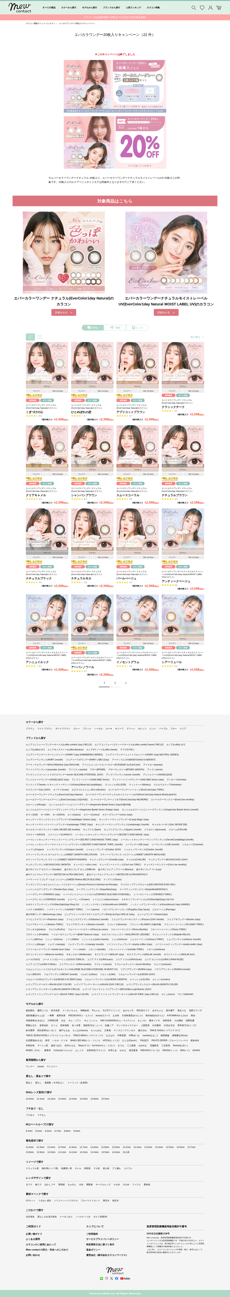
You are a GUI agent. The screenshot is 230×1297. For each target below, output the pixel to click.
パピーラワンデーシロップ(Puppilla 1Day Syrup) (126, 909)
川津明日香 (52, 1020)
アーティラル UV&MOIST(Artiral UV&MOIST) (133, 759)
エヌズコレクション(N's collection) (88, 789)
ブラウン (30, 728)
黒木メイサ (154, 1020)
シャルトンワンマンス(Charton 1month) (143, 849)
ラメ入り (136, 1184)
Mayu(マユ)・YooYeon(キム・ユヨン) (96, 1045)
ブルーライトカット (90, 1200)
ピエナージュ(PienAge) (164, 909)
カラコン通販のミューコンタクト (41, 23)
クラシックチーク (173, 407)
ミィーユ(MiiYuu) (34, 939)
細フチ (38, 1184)
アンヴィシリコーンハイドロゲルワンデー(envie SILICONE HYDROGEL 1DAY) (64, 774)
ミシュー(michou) (54, 939)
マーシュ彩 (42, 1045)
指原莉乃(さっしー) (92, 1025)
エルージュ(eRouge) (36, 804)
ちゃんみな (96, 1030)
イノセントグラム (127, 662)
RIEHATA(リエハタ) (150, 1050)
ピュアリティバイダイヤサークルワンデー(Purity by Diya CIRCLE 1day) (100, 914)
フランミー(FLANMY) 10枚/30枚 (145, 924)
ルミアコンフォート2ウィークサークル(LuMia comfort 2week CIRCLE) (129, 744)
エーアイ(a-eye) (61, 789)
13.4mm (159, 1147)
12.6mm (73, 1147)
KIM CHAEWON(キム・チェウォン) (117, 1020)
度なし (38, 1082)
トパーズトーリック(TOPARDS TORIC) (152, 894)
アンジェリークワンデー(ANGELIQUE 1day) (47, 779)
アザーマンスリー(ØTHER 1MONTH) (126, 769)
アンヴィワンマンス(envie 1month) (123, 774)
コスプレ (128, 1168)
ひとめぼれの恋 (81, 412)
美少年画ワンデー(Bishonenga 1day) (44, 914)
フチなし (41, 1115)
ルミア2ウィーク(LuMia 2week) (101, 749)
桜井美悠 (64, 1025)
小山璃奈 (178, 1020)
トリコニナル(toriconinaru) (106, 899)
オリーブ (119, 728)
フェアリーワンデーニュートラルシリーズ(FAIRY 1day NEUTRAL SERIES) (142, 754)
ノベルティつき (83, 1216)
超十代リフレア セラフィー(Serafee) (43, 869)
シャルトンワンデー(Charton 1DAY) (103, 849)
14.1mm (41, 1099)
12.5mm (62, 1147)
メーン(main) (79, 949)
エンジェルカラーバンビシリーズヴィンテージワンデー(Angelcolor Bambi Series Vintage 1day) (72, 809)
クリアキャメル (36, 495)
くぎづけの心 (34, 412)
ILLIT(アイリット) (111, 1010)
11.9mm (30, 1147)
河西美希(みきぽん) (35, 1020)
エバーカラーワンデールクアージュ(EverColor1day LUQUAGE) (57, 799)
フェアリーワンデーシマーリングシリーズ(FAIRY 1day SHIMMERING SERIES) (64, 754)
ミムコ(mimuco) (119, 939)
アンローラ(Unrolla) (176, 779)
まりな (121, 1045)
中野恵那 (121, 1035)
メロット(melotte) (97, 949)
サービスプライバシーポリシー (102, 1239)
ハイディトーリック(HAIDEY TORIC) (65, 909)
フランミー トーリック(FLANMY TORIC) (184, 924)
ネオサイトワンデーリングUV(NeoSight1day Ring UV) (52, 904)
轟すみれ (142, 1030)
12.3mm (40, 1147)
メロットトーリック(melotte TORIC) (126, 949)
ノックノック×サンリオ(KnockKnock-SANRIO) (104, 904)
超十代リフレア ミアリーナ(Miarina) (115, 869)
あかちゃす (128, 1010)
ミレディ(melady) (56, 944)
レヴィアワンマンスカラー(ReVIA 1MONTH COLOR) (152, 984)
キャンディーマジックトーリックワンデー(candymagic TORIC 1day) (59, 824)
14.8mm (94, 1099)
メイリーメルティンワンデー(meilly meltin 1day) (178, 944)
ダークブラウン (62, 728)
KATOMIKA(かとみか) (177, 1015)
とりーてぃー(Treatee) (79, 899)
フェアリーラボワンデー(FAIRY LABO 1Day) (87, 759)
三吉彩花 (166, 1045)
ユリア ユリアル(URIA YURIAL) (41, 964)
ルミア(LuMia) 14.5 (35, 749)
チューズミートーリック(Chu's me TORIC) (120, 864)
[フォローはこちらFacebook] (116, 1278)
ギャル (78, 1168)
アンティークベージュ (176, 581)
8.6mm (48, 1131)
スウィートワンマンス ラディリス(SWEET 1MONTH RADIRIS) (56, 859)
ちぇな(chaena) (80, 1030)
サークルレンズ (103, 1184)
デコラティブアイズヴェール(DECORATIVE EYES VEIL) (148, 884)
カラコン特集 (153, 7)
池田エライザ (195, 1010)
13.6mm (181, 1147)
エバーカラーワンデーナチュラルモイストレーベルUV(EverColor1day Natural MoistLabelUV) (131, 794)
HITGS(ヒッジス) (111, 1040)
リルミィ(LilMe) (108, 974)
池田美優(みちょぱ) (35, 1015)
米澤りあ (112, 1050)
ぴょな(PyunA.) (129, 1040)
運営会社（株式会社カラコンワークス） (107, 1255)
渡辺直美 (133, 1050)
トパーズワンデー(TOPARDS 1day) (43, 894)
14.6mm (116, 1152)
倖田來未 (167, 1020)
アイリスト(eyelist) (78, 769)
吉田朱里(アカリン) (96, 1050)
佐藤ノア (109, 1025)
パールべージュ (126, 578)
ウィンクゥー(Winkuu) (140, 784)
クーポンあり (66, 1216)
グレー (76, 728)
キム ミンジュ (91, 1020)
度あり (29, 1082)
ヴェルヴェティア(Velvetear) (167, 784)
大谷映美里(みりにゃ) (132, 1015)
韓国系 (87, 1168)
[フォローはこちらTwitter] (111, 1278)
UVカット (30, 1200)
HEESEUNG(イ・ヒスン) (80, 1015)
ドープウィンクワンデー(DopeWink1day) (96, 889)
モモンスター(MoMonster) (79, 954)
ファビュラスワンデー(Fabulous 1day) (44, 919)
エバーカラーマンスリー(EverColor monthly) (172, 799)
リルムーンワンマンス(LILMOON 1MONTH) (106, 979)
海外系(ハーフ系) (50, 1168)
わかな (123, 1050)
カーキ (109, 728)
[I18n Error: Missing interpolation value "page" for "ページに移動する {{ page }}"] (125, 683)
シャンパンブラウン (84, 495)
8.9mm (76, 1131)
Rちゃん (96, 1010)
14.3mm (62, 1099)
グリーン (130, 728)
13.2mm (137, 1147)
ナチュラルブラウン (175, 495)
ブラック (87, 728)
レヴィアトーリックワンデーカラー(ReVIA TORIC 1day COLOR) (57, 994)
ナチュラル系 (32, 1168)
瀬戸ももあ (64, 1030)
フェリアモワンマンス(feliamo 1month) (85, 924)
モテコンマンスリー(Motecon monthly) (44, 954)
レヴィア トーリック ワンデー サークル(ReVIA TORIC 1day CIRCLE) (125, 994)
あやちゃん (157, 1010)
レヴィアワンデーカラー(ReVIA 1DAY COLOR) (49, 984)
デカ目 (96, 1168)
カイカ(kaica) (74, 814)
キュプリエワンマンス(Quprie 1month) (122, 829)
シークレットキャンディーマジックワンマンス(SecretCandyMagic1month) (157, 839)
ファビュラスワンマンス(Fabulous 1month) (87, 919)
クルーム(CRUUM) (178, 829)
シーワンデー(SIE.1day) (137, 844)
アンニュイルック (37, 662)
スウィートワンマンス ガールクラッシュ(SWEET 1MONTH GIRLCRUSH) (61, 854)
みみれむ (143, 1045)
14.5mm (84, 1099)
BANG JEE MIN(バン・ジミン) (85, 1040)
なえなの (110, 1035)
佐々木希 (76, 1025)
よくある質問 (33, 1239)
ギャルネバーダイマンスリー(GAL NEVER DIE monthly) (53, 829)
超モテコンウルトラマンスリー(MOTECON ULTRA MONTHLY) (117, 874)
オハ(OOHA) (59, 814)
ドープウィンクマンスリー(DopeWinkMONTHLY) (143, 889)
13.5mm (170, 1147)
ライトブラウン (44, 728)
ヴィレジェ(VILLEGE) (115, 784)
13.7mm (191, 1147)
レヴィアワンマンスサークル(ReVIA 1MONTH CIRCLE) (53, 989)
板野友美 (61, 1015)
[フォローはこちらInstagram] (106, 1278)
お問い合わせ (33, 1255)
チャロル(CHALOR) (136, 859)
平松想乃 (144, 1040)
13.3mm (148, 1147)
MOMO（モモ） (33, 1050)
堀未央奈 (194, 1040)
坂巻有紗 (44, 1025)
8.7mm (57, 1131)
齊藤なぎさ (31, 1025)
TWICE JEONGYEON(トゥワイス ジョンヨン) (48, 1035)
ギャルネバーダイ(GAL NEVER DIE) (169, 824)
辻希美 (107, 1030)
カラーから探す (68, 7)
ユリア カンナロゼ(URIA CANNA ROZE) (164, 959)
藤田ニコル (42, 1010)
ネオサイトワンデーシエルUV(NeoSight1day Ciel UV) (147, 899)
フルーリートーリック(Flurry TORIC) (168, 929)
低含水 (115, 1200)
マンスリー (52, 1066)
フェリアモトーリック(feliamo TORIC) (44, 924)
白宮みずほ (169, 1025)
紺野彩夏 (190, 1020)
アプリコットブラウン (130, 412)
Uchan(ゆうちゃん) (63, 1050)
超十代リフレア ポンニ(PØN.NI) (79, 869)
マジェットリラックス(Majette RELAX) (171, 934)
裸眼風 (89, 1184)
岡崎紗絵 (84, 1010)
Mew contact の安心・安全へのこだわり (47, 1249)
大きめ (126, 1184)
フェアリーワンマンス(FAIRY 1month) (44, 759)
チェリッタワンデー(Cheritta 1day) (107, 859)
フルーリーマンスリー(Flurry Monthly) (129, 929)
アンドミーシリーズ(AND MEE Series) (90, 779)
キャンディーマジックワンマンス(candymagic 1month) (122, 824)
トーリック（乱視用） (78, 1082)
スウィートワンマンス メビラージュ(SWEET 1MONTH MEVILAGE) (132, 854)
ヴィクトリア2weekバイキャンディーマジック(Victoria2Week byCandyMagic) (64, 784)
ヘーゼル (98, 728)
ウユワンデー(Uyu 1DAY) (38, 789)
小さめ (117, 1184)
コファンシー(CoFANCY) (60, 834)
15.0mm (105, 1099)
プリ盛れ (116, 1168)
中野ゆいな (134, 1035)
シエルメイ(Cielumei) (192, 844)
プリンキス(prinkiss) (36, 929)
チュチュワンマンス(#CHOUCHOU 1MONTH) (48, 864)
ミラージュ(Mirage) (35, 944)
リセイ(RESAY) (33, 974)
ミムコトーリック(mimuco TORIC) (147, 939)
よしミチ (79, 1050)
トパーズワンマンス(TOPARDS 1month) (45, 899)
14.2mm (51, 1099)
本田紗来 (30, 1045)
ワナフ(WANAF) (185, 994)
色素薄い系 (66, 1168)
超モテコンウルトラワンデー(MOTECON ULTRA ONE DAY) (55, 874)
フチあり (30, 1115)
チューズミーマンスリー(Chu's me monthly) (165, 864)
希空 (47, 1040)
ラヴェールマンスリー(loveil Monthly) (132, 964)
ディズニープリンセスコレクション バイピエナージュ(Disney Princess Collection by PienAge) (72, 884)
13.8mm (30, 1152)
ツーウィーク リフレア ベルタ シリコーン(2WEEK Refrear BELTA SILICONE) (63, 879)
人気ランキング (133, 7)
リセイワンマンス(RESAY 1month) (61, 974)
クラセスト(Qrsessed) (155, 829)
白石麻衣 (156, 1025)
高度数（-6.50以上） (55, 1082)
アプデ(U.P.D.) (127, 749)
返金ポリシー (93, 1249)
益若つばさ (56, 1045)
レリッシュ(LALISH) (140, 979)
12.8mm (94, 1147)
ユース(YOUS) (33, 959)
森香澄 (47, 1050)
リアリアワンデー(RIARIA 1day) (136, 969)
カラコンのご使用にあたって (41, 1244)
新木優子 (170, 1010)
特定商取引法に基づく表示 (100, 1244)
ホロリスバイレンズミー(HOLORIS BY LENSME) (126, 934)
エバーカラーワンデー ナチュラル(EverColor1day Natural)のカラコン (41, 406)
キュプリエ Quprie (92, 829)
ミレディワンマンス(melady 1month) (86, 944)
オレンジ (142, 728)
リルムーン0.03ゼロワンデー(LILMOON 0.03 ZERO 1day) (54, 979)
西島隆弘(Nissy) (180, 1035)
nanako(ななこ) (150, 1035)
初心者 (106, 1168)
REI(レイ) (185, 1050)
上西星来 (145, 1025)
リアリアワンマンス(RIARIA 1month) (172, 969)
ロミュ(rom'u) (168, 994)
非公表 (126, 1152)
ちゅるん (72, 1184)
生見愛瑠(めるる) (34, 1040)
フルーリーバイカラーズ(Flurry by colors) (88, 929)
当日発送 (30, 1216)
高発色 (147, 1184)
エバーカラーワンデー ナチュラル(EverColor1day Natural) (54, 794)
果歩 (193, 1015)
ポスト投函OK (100, 1216)
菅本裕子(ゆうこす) (187, 1025)
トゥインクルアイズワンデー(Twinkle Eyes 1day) (49, 889)
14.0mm (30, 1099)
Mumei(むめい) (180, 1045)
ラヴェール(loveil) (103, 964)
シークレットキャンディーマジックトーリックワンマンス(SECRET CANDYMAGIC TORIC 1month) (74, 844)
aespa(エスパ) (103, 1015)
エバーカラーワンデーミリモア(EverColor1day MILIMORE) (119, 799)
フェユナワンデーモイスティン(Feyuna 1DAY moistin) (137, 919)
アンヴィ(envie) (155, 769)
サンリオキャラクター (127, 1025)
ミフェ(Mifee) (72, 939)
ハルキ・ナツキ (60, 1040)
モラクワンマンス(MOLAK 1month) (144, 954)
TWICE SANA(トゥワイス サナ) (165, 1030)
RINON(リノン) (169, 1050)
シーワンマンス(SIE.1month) (165, 844)
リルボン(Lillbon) (88, 974)
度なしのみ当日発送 (47, 1216)
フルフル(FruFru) (57, 929)
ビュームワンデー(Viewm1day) (152, 914)
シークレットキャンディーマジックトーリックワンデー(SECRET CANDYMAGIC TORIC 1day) (72, 839)
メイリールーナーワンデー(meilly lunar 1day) (48, 949)
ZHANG (196, 1050)
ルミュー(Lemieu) (161, 979)
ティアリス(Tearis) (113, 879)
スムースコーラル (127, 495)
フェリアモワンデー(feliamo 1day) (183, 919)
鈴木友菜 (55, 1010)
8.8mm (67, 1131)
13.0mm (116, 1147)
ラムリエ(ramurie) (162, 964)
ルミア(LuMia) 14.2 (175, 744)
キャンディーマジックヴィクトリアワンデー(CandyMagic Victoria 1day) (61, 819)
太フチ (29, 1184)
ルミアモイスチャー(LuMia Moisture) (66, 749)
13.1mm (127, 1147)
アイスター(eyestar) (153, 764)
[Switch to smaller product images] (30, 337)
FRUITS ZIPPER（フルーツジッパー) (169, 1040)
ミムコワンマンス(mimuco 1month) (184, 939)
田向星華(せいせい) (46, 1030)
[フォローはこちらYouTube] (125, 1278)
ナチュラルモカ (81, 578)
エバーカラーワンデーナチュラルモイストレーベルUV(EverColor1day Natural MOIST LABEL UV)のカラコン (182, 574)
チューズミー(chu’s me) (85, 864)
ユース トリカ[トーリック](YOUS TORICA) (63, 959)
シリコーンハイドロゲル (66, 1200)
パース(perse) (92, 909)
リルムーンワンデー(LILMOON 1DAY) (136, 974)
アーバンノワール (82, 667)
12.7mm (84, 1147)
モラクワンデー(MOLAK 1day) (109, 954)
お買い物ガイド (34, 1234)
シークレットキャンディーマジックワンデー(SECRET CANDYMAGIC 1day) (112, 834)
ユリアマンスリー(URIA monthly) (75, 964)
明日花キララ (143, 1010)
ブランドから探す (111, 7)
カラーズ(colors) (92, 814)
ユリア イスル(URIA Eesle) (129, 959)
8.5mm (38, 1131)
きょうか (142, 1020)
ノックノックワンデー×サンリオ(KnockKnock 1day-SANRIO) (160, 904)
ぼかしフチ (50, 1184)
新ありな (182, 1010)
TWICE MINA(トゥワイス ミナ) (88, 1035)
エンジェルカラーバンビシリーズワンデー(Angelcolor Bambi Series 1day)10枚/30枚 (90, 804)
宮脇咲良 (154, 1045)
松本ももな (70, 1045)
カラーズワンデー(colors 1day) (117, 814)
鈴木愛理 (30, 1030)
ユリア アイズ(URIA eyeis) (100, 959)
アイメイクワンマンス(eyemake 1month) (46, 769)
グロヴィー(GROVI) (35, 834)
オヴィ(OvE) (32, 814)
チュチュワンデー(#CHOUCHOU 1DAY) (168, 859)
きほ (63, 1020)
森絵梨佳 (30, 1010)
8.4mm (29, 1131)
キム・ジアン (74, 1020)
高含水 (106, 1200)
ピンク (153, 728)
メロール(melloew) (156, 949)
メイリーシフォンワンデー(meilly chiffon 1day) (129, 944)
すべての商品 (49, 7)
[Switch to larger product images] (39, 337)
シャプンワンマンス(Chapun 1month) (65, 849)
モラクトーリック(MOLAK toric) (179, 954)
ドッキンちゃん (70, 1010)
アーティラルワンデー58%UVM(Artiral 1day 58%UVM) (52, 764)
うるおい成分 (44, 1200)
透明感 (61, 1184)
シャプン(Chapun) (35, 849)
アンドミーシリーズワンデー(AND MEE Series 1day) (138, 779)
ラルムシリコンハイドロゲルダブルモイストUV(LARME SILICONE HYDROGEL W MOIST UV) (72, 969)
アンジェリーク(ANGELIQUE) (157, 774)
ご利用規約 (92, 1234)
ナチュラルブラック (39, 578)
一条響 (50, 1015)
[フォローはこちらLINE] (101, 1278)
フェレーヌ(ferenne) (117, 924)
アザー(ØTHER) (97, 769)
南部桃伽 (165, 1035)
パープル (163, 728)
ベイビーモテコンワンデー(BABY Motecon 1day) (75, 934)
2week (40, 1066)
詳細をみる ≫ (64, 312)
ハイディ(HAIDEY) (35, 909)
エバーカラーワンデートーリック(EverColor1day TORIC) (136, 789)
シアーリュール (172, 662)
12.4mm (51, 1147)
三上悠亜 (131, 1045)
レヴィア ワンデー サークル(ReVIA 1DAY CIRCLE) (99, 984)
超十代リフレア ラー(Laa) (148, 869)
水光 (81, 1184)
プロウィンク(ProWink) (37, 934)
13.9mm (41, 1152)
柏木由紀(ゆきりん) (155, 1015)
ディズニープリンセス (124, 1030)
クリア (183, 728)
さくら (54, 1025)
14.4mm (73, 1099)
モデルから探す (89, 7)
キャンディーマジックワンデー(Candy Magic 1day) (124, 819)
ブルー (173, 728)
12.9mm (105, 1147)
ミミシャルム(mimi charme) (95, 939)
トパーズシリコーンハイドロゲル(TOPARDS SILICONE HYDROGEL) (96, 894)
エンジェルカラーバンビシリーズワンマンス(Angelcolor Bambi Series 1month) (160, 809)
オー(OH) (45, 814)
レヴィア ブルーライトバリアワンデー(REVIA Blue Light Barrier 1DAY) (117, 989)
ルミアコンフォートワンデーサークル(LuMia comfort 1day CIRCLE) (59, 744)
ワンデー (30, 1066)
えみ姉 (115, 1015)
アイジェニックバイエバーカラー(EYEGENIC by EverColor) (111, 764)
